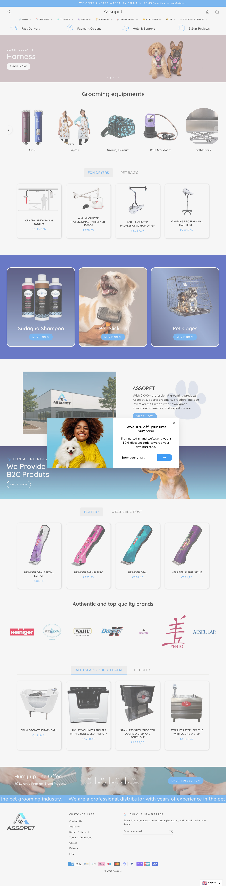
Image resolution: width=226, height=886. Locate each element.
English (212, 882)
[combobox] (211, 883)
